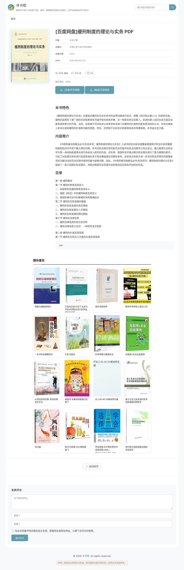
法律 (61, 245)
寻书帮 (21, 5)
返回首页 (93, 466)
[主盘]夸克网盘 (72, 89)
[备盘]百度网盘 (101, 89)
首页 (13, 18)
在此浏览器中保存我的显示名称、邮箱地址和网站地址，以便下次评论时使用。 (55, 530)
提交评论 (19, 538)
